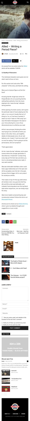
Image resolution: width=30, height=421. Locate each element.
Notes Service (23, 204)
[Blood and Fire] (15, 347)
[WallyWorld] (6, 389)
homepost (8, 213)
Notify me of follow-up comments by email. (14, 322)
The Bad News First (16, 378)
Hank (6, 53)
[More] (20, 61)
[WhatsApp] (14, 221)
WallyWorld (14, 386)
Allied (25, 66)
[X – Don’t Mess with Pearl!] (6, 270)
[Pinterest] (11, 221)
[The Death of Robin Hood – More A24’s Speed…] (6, 263)
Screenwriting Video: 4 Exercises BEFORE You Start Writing (8, 233)
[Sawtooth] (6, 373)
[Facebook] (3, 221)
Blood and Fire (7, 359)
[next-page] (5, 394)
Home (3, 40)
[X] (7, 221)
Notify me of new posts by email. (12, 324)
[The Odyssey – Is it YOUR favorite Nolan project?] (6, 277)
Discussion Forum (7, 199)
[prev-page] (3, 394)
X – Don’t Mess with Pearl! (18, 268)
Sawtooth (13, 370)
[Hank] (3, 54)
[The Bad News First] (6, 381)
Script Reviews (9, 40)
